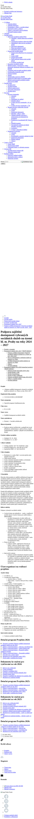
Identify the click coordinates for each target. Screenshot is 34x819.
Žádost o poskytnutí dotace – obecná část (14, 688)
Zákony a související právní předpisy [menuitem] (18, 30)
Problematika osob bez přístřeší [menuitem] (16, 77)
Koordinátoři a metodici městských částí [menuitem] (22, 136)
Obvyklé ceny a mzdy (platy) (11, 655)
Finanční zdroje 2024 (8, 674)
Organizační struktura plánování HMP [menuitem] (21, 41)
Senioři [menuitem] (10, 75)
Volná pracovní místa (10, 772)
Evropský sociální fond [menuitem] (17, 62)
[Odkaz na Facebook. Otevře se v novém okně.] (6, 798)
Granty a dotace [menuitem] (8, 142)
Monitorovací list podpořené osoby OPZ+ (14, 656)
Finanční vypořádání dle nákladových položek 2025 (17, 709)
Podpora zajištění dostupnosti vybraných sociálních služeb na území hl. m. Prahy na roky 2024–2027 (19, 354)
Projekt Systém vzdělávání (15, 375)
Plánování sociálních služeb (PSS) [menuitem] (17, 36)
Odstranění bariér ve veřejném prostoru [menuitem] (18, 147)
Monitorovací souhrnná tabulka (11, 677)
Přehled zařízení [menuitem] (15, 139)
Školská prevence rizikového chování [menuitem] (18, 107)
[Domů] (5, 316)
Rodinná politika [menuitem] (8, 153)
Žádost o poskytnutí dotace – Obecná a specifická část (17, 647)
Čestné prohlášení (8, 669)
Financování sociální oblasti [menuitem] (15, 51)
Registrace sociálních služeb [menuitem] (15, 64)
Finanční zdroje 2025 (8, 708)
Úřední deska (8, 770)
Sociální (6, 318)
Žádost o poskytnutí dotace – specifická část (15, 690)
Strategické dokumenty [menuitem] (17, 112)
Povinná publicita (12, 365)
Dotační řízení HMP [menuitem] (16, 57)
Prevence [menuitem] (6, 93)
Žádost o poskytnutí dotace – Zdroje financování (16, 648)
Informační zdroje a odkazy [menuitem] (15, 28)
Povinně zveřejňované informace (13, 11)
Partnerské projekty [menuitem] (13, 158)
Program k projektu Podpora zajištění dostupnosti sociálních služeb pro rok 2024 (15, 644)
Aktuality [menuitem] (6, 33)
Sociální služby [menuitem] (8, 35)
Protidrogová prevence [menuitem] (14, 131)
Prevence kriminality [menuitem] (13, 94)
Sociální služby (8, 319)
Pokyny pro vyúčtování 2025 (11, 703)
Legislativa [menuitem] (14, 128)
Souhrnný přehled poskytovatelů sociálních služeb (16, 711)
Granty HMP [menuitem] (14, 56)
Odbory (6, 769)
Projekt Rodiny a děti (13, 372)
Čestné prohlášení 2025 (9, 704)
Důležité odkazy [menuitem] (15, 101)
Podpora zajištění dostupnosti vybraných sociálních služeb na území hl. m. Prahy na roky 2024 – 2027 (18, 326)
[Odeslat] (27, 162)
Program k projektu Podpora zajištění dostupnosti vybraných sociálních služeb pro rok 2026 (15, 725)
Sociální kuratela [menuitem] (12, 86)
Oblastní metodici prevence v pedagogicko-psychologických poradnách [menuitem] (19, 116)
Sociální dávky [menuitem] (12, 91)
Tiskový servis (8, 753)
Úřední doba (7, 767)
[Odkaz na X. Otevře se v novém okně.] (6, 807)
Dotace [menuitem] (13, 97)
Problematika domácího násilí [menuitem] (16, 72)
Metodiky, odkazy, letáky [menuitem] (18, 113)
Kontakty (6, 750)
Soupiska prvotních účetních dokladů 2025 (14, 706)
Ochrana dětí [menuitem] (7, 149)
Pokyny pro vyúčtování (9, 668)
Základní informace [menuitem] (13, 25)
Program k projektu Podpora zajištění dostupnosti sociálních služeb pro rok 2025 (15, 685)
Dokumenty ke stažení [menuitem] (17, 99)
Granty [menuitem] (13, 110)
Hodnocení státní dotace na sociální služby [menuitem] (19, 78)
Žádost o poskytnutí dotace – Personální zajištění (16, 653)
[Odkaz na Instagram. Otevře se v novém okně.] (6, 803)
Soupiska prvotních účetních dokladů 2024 (14, 672)
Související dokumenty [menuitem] (17, 46)
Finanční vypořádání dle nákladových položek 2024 (17, 676)
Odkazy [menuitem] (13, 141)
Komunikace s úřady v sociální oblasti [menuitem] (18, 27)
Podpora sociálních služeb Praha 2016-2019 (20, 377)
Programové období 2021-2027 (12, 324)
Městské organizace (9, 789)
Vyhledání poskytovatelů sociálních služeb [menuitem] (19, 70)
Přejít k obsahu (8, 2)
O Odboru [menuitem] (7, 22)
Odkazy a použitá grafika (15, 378)
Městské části (8, 13)
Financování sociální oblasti (11, 321)
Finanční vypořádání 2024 (10, 671)
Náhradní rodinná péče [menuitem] (14, 152)
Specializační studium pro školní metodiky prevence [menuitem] (20, 125)
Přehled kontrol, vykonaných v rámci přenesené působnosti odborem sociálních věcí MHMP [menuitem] (20, 67)
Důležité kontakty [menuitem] (16, 123)
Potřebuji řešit (8, 752)
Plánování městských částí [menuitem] (18, 48)
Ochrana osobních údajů (11, 815)
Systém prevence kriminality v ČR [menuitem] (20, 105)
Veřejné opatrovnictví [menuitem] (13, 88)
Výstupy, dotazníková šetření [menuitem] (19, 129)
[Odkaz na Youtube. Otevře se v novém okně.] (6, 812)
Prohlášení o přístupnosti (11, 816)
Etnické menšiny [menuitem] (12, 73)
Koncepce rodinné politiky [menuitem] (15, 155)
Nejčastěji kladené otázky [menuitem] (15, 32)
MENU (3, 163)
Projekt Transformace (13, 374)
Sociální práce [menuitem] (8, 83)
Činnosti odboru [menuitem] (12, 24)
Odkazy (10, 364)
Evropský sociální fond (10, 322)
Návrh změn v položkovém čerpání (12, 658)
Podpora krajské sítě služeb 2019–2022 (18, 370)
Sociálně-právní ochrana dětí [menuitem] (15, 150)
